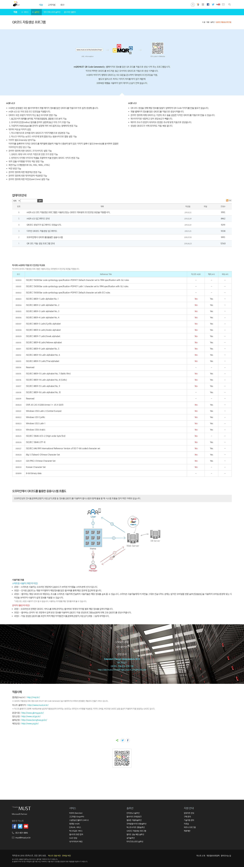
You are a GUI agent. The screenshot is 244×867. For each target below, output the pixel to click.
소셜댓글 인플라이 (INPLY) (79, 820)
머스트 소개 (200, 856)
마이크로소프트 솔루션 (52, 12)
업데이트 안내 (189, 813)
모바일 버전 (66, 856)
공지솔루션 (131, 838)
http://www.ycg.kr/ (30, 723)
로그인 (192, 4)
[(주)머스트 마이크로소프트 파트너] (19, 815)
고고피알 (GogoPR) (76, 816)
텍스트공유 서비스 (76, 831)
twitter (122, 740)
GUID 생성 (73, 838)
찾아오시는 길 (226, 856)
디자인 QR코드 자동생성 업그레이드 (42, 231)
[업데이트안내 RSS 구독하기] (229, 201)
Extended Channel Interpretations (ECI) (122, 659)
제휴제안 (187, 831)
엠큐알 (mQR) (74, 824)
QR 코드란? (122, 662)
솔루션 (36, 12)
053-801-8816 (21, 833)
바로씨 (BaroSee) (75, 813)
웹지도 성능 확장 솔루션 (135, 834)
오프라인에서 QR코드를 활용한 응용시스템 (45, 237)
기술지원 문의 (189, 820)
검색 (229, 4)
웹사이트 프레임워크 (134, 816)
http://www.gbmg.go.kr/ (32, 713)
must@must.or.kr (23, 837)
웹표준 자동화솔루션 (134, 820)
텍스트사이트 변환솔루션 (136, 827)
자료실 (186, 824)
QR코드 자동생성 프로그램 (223, 22)
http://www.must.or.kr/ (38, 705)
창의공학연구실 (198, 4)
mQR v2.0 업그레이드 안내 (38, 218)
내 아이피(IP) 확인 (76, 841)
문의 (223, 4)
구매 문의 (187, 816)
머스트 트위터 (213, 4)
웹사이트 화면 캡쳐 (76, 834)
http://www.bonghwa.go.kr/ (34, 720)
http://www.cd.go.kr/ (31, 716)
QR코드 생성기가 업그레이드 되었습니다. (44, 225)
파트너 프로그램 (190, 827)
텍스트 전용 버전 (54, 856)
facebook (128, 740)
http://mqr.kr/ (33, 697)
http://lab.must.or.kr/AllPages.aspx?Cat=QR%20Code (122, 670)
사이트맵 (203, 4)
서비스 (26, 12)
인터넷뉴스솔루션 (133, 813)
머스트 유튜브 (218, 4)
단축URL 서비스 (75, 827)
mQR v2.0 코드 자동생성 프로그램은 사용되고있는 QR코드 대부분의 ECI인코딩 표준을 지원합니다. (68, 212)
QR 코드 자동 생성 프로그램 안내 (41, 243)
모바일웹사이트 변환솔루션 (136, 824)
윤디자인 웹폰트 (70, 12)
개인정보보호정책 (213, 856)
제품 (208, 22)
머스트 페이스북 (208, 4)
